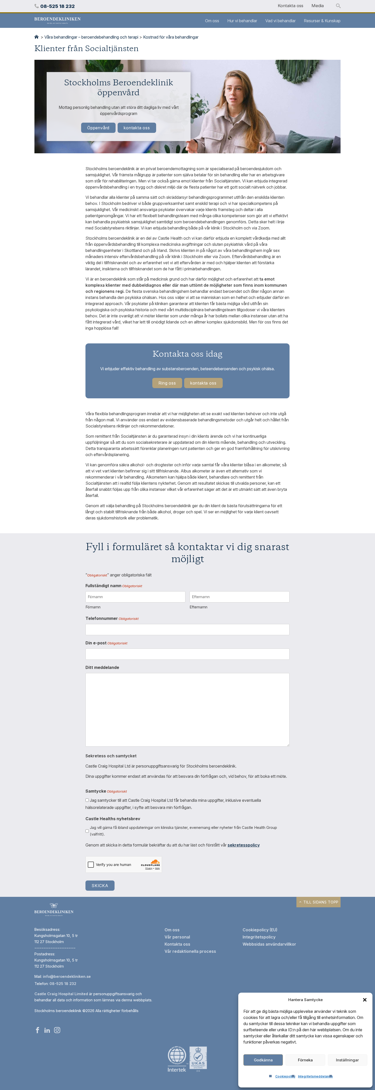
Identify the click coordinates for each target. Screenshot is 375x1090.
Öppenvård (98, 127)
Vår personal (177, 937)
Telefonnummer (112, 618)
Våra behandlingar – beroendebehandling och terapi (91, 37)
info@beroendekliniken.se (67, 976)
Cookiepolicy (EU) (260, 929)
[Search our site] (338, 6)
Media (317, 5)
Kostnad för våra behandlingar (170, 37)
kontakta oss (137, 127)
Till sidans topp (320, 902)
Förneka (305, 1060)
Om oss (212, 20)
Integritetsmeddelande (315, 1076)
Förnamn (93, 607)
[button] (364, 999)
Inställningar (347, 1060)
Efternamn (198, 607)
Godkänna (263, 1060)
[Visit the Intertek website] (187, 1072)
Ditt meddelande (102, 667)
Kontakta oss (290, 5)
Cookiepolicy (285, 1076)
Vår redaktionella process (190, 951)
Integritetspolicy (259, 937)
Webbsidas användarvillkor (269, 944)
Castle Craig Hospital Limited (61, 994)
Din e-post (106, 642)
